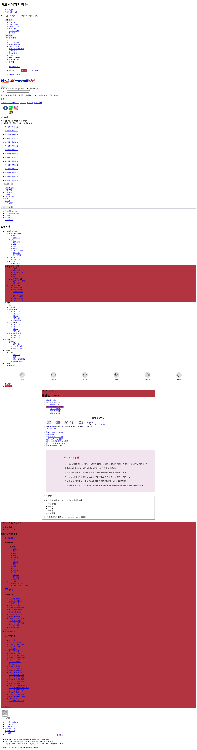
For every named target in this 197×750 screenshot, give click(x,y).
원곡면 (15, 564)
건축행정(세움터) (15, 599)
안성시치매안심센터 (16, 694)
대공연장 (16, 244)
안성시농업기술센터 (20, 585)
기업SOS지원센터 (15, 642)
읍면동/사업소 (10, 538)
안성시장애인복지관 (16, 677)
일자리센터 (13, 51)
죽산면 (15, 568)
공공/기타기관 (10, 631)
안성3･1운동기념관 (16, 612)
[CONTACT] (116, 375)
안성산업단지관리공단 (17, 660)
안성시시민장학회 (15, 672)
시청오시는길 (10, 731)
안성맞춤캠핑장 (15, 621)
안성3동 (16, 579)
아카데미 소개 (18, 287)
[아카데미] (85, 375)
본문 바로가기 (10, 10)
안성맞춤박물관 (15, 616)
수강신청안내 (18, 289)
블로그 (11, 108)
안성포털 (12, 22)
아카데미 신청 (18, 292)
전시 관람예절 (18, 298)
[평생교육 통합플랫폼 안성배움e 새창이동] (16, 95)
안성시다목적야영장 (16, 623)
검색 (3, 86)
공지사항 (16, 344)
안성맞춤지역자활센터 (17, 657)
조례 (10, 305)
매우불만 (53, 513)
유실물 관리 (17, 346)
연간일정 (16, 283)
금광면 (15, 553)
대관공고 (16, 314)
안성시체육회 (14, 692)
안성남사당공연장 (15, 614)
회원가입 (16, 355)
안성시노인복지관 (15, 668)
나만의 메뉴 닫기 (7, 207)
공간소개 (16, 242)
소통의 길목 (13, 24)
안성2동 (16, 577)
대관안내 (16, 311)
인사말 (15, 235)
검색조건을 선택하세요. (9, 88)
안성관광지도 (6, 103)
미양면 (15, 557)
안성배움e (12, 33)
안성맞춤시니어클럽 (16, 655)
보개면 (15, 551)
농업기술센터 (14, 42)
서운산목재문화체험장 (17, 607)
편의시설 (16, 253)
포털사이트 (9, 20)
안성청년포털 (14, 31)
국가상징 (35, 70)
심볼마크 (16, 238)
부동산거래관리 (15, 605)
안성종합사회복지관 (16, 701)
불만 (51, 511)
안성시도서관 (14, 46)
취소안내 (16, 276)
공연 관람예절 (18, 296)
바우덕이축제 (14, 26)
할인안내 (16, 274)
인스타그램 (15, 103)
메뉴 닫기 (8, 386)
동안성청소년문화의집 (17, 644)
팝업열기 (8, 384)
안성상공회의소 (15, 662)
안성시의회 (13, 55)
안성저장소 (13, 53)
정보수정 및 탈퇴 (19, 359)
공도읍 (15, 549)
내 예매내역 (17, 361)
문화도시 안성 (14, 59)
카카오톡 (30, 103)
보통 (51, 508)
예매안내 (16, 270)
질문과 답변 (17, 348)
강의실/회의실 (18, 251)
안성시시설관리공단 (16, 675)
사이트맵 (12, 365)
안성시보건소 (18, 583)
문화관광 (12, 29)
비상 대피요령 (18, 300)
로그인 (24, 70)
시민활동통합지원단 (16, 49)
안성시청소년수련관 (16, 690)
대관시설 (16, 318)
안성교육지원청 (15, 647)
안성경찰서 (13, 649)
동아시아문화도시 (15, 57)
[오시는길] (147, 375)
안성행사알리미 (53, 95)
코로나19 (34, 95)
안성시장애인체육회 (16, 679)
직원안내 (16, 259)
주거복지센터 (14, 625)
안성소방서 (13, 664)
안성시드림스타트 (15, 670)
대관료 (15, 316)
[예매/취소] (53, 375)
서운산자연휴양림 (15, 609)
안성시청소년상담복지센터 (19, 688)
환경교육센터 (14, 627)
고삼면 (15, 573)
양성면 (15, 562)
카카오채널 (38, 103)
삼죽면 (15, 570)
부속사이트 (11, 38)
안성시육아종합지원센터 (18, 696)
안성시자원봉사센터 (16, 681)
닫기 (6, 588)
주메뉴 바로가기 (11, 12)
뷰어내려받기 (10, 729)
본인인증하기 (6, 707)
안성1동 (16, 575)
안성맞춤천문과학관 (16, 618)
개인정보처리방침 (11, 722)
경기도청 (12, 640)
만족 (51, 506)
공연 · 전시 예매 (19, 281)
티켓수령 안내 (18, 272)
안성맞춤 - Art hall (14, 80)
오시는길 (16, 264)
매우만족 (53, 504)
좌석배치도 (17, 255)
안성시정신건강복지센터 (18, 685)
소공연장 (16, 246)
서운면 (15, 555)
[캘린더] (22, 375)
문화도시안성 (14, 603)
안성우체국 (13, 698)
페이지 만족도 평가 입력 (52, 517)
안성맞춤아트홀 (15, 44)
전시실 (15, 248)
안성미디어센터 (15, 653)
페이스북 (23, 103)
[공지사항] (179, 375)
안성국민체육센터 (15, 651)
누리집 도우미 (10, 726)
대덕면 (15, 560)
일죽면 (15, 566)
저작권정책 (9, 724)
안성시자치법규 (15, 683)
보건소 (11, 40)
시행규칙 (12, 307)
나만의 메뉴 (42, 95)
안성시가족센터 (15, 666)
